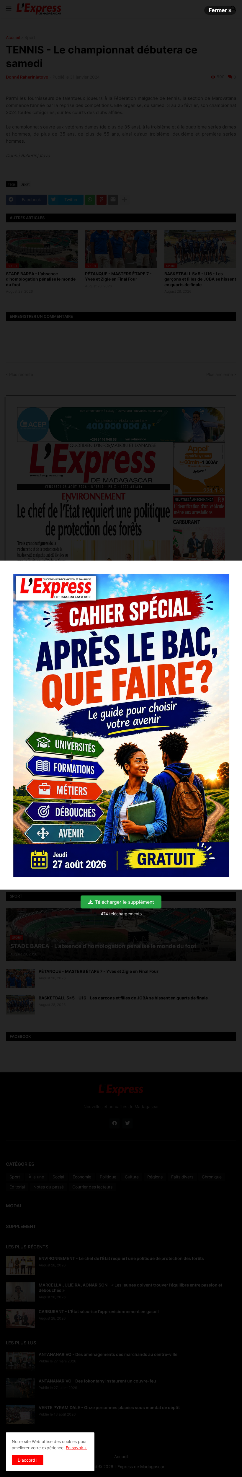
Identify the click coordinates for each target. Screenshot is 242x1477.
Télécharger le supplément (124, 902)
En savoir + (76, 1447)
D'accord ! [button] (27, 1460)
